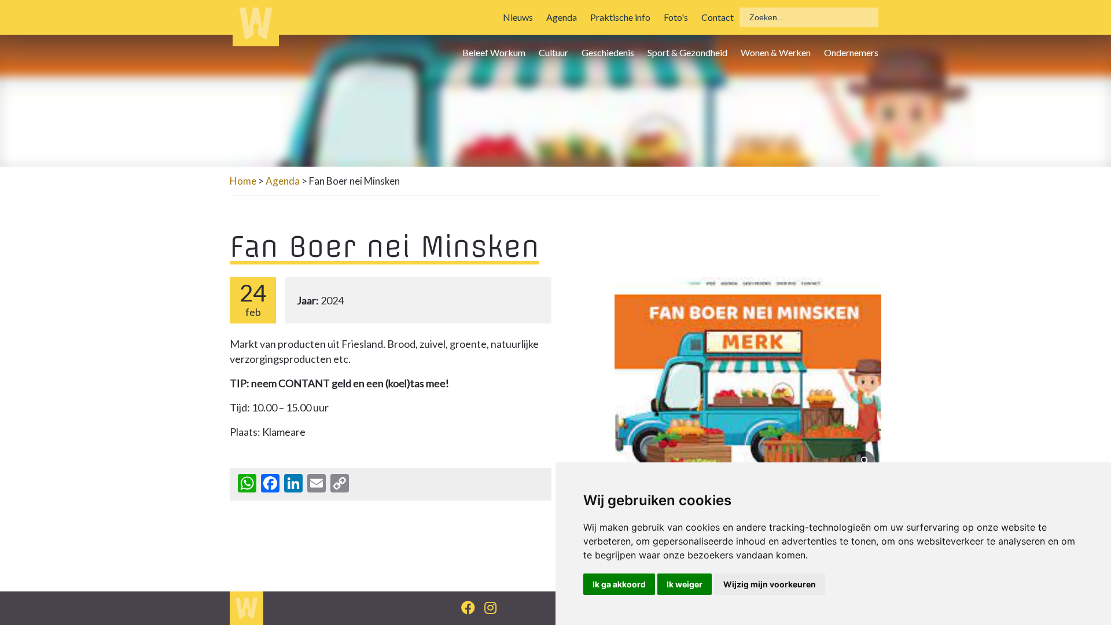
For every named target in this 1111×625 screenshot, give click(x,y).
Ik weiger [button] (684, 584)
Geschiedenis (608, 52)
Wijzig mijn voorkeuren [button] (769, 584)
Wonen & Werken (776, 52)
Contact (717, 17)
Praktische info (620, 17)
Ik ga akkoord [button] (619, 584)
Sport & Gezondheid (687, 52)
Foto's (676, 17)
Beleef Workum (493, 52)
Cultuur (553, 52)
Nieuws (518, 17)
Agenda (561, 17)
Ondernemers (851, 52)
